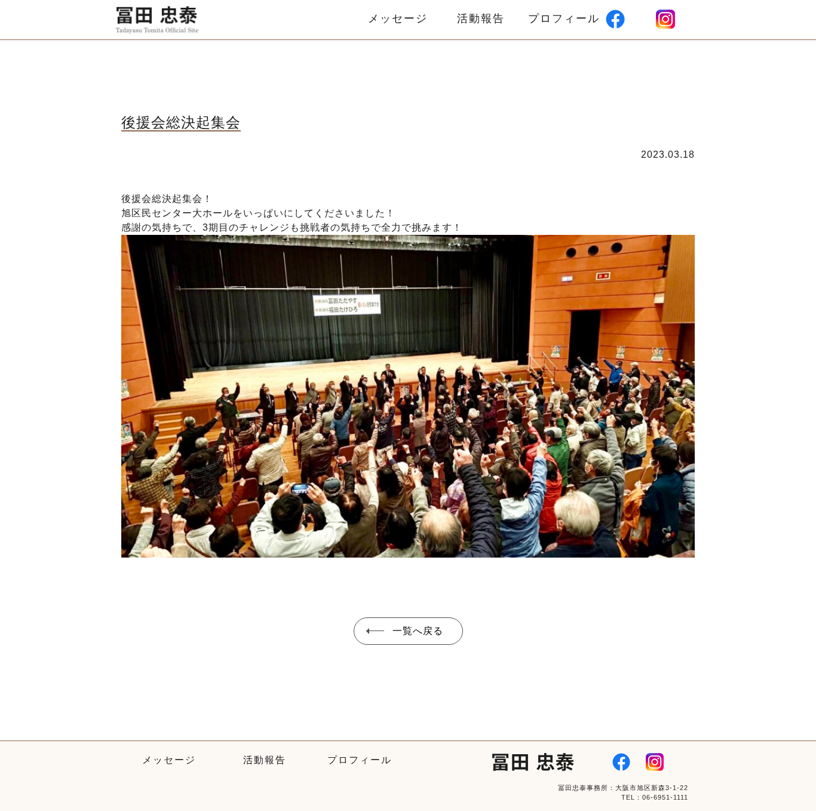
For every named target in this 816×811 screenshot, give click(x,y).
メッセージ (398, 19)
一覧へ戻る (417, 631)
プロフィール (564, 19)
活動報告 (481, 19)
